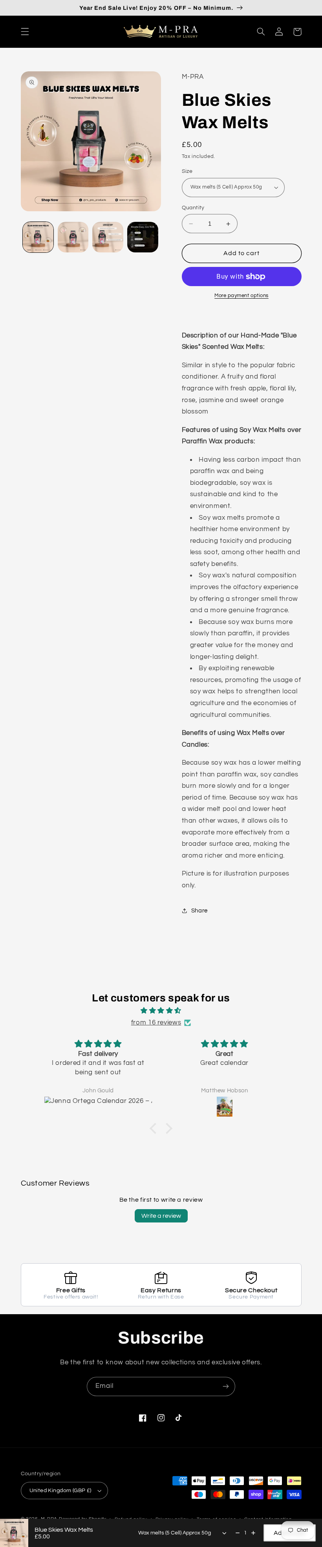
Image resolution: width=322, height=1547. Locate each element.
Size (187, 171)
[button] (25, 32)
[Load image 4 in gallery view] (142, 237)
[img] (161, 1011)
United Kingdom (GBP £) (60, 1490)
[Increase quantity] (253, 1533)
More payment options (241, 295)
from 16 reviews (156, 1022)
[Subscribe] (226, 1386)
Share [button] (199, 911)
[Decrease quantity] (238, 1533)
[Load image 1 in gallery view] (38, 237)
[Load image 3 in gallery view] (107, 237)
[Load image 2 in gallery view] (73, 237)
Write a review (161, 1216)
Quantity (193, 207)
